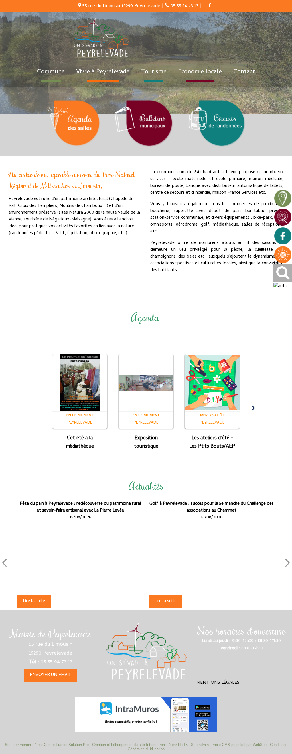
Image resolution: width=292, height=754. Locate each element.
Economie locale (200, 72)
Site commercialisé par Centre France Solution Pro (47, 745)
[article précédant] (4, 562)
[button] (39, 408)
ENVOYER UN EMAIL (50, 675)
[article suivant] (287, 562)
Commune (51, 72)
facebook (209, 5)
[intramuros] (146, 714)
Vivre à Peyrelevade (102, 72)
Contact (244, 72)
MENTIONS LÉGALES (218, 682)
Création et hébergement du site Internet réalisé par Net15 (140, 745)
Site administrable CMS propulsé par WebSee (229, 745)
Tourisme (154, 72)
